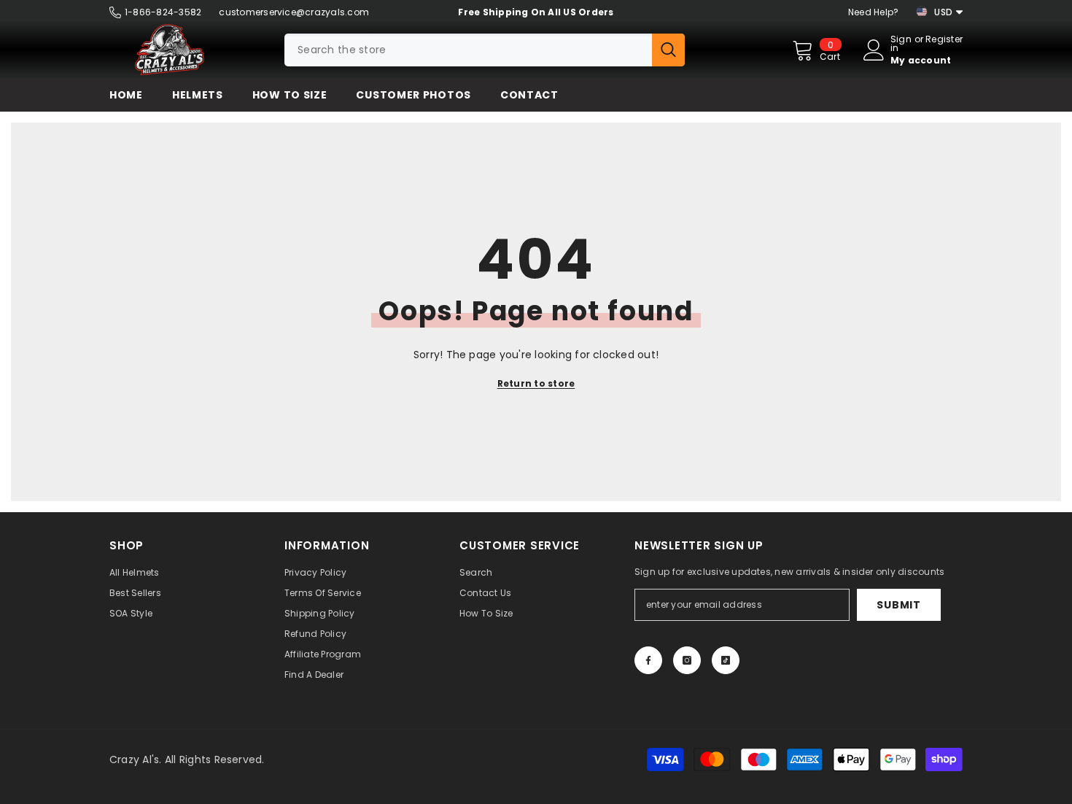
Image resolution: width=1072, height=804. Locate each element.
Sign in (901, 44)
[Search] (484, 50)
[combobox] (468, 50)
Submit (898, 605)
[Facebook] (648, 660)
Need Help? (873, 12)
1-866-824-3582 (163, 12)
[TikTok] (725, 660)
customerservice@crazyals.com (294, 12)
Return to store (536, 383)
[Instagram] (687, 660)
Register (944, 40)
